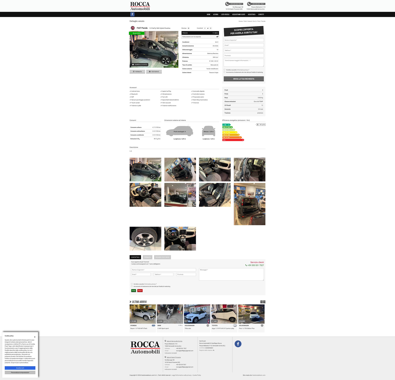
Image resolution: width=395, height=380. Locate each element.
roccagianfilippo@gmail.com (184, 350)
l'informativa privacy (242, 70)
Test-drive (155, 71)
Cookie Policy (197, 375)
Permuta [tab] (147, 257)
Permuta (138, 71)
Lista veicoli (225, 14)
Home (208, 14)
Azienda (215, 14)
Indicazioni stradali (171, 353)
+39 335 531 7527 (255, 265)
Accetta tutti (20, 368)
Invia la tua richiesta (243, 79)
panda (263, 21)
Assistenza (251, 14)
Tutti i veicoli (248, 21)
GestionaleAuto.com (258, 375)
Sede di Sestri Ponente (174, 357)
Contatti (261, 14)
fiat (258, 21)
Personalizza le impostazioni (20, 372)
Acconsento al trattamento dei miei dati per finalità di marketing (244, 72)
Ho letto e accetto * (237, 70)
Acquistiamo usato (238, 14)
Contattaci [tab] (135, 257)
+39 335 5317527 (181, 364)
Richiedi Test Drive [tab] (162, 257)
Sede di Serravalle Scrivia (174, 341)
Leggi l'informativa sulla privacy (182, 375)
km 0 (254, 21)
